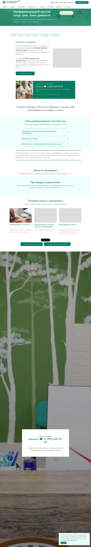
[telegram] (54, 2)
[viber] (57, 2)
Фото (28, 35)
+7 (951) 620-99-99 (55, 86)
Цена (21, 35)
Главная (4, 7)
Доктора (35, 35)
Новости (59, 7)
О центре (50, 7)
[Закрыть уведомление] (88, 533)
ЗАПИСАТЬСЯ (55, 35)
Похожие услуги (44, 35)
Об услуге (13, 35)
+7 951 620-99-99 (69, 2)
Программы (21, 7)
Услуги (12, 7)
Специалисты (32, 7)
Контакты (68, 7)
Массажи (22, 28)
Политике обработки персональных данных (69, 540)
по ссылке (69, 173)
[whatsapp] (52, 2)
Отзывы (41, 7)
